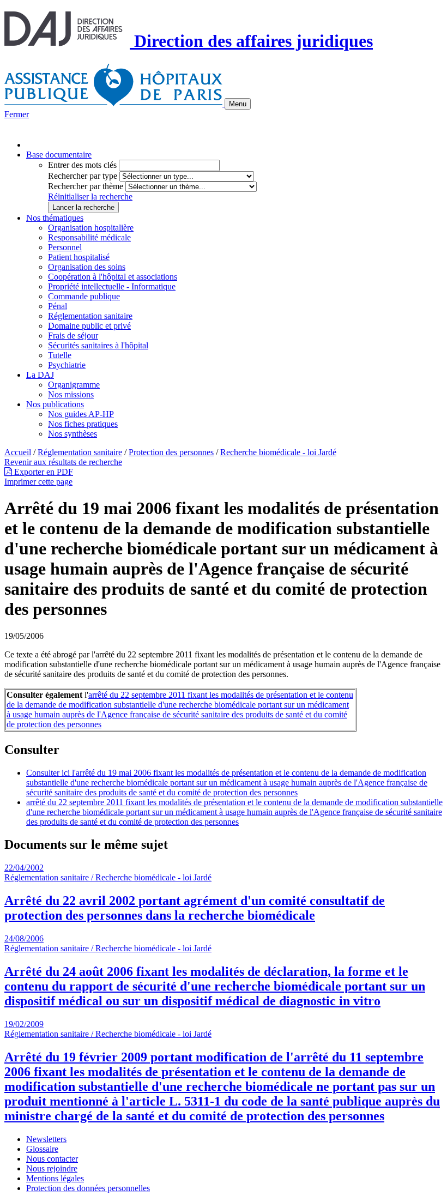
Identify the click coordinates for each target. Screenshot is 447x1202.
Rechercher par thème (85, 186)
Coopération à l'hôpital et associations (112, 276)
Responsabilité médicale (89, 237)
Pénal (57, 306)
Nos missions (71, 394)
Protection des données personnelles (88, 1188)
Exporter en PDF (42, 471)
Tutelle (59, 355)
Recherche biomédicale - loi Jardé (278, 452)
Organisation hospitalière (91, 227)
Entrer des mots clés (82, 165)
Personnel (65, 247)
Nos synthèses (72, 433)
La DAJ (40, 374)
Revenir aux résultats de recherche (63, 462)
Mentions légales (55, 1178)
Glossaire (42, 1148)
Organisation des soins (86, 266)
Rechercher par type (82, 175)
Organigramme (74, 384)
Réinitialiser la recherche (90, 196)
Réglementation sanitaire (90, 316)
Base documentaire (59, 154)
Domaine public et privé (89, 325)
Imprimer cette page (38, 481)
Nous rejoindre (51, 1168)
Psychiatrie (67, 365)
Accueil (17, 452)
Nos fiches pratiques (83, 423)
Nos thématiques (54, 217)
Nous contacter (52, 1158)
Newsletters (46, 1139)
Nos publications (55, 404)
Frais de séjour (73, 335)
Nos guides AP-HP (81, 414)
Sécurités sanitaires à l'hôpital (98, 345)
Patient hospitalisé (79, 257)
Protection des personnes (171, 452)
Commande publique (84, 296)
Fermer (16, 114)
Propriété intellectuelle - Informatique (112, 286)
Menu (237, 104)
